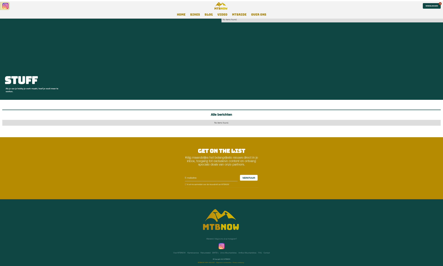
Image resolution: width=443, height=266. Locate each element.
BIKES (195, 15)
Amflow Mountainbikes (247, 253)
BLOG (209, 15)
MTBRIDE (239, 15)
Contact (266, 253)
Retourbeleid (206, 253)
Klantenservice (193, 253)
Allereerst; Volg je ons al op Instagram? (221, 239)
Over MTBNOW (179, 253)
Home (181, 15)
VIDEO (222, 15)
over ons (258, 15)
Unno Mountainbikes (228, 253)
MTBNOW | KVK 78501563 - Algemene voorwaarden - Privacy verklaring (221, 262)
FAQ (260, 253)
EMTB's (215, 253)
